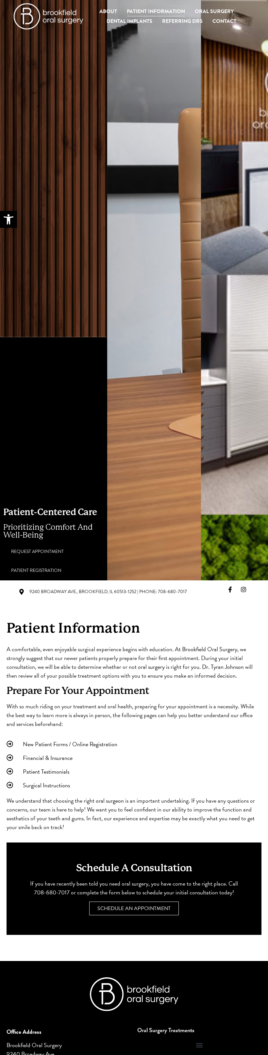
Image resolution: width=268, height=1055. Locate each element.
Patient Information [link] (156, 11)
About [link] (108, 11)
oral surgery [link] (151, 666)
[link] (8, 219)
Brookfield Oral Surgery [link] (209, 649)
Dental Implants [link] (129, 21)
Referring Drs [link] (182, 21)
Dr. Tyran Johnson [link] (223, 666)
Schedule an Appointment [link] (134, 908)
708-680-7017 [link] (52, 892)
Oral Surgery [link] (214, 11)
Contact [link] (224, 21)
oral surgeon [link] (110, 800)
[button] (199, 1045)
